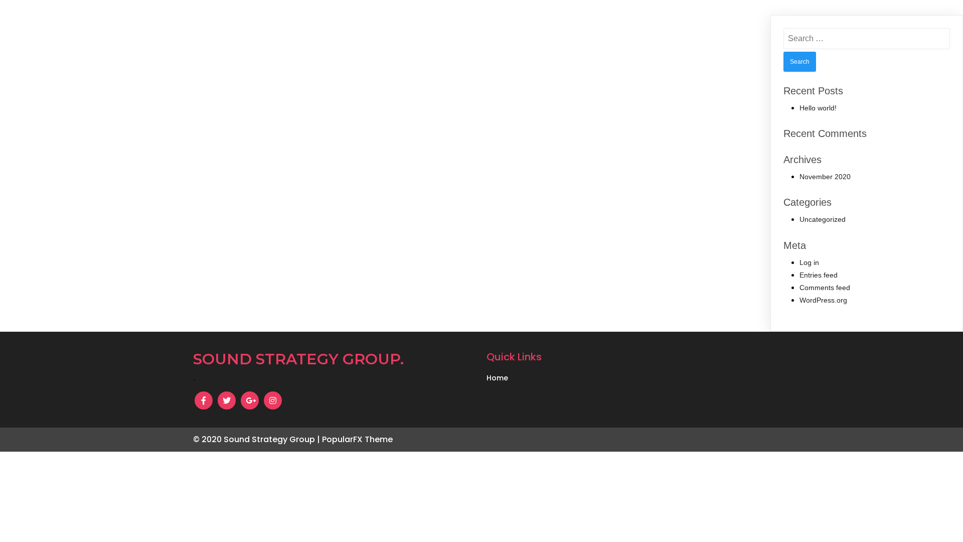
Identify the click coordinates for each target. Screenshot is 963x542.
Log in (809, 262)
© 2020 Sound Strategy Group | (257, 439)
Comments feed (824, 288)
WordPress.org (823, 300)
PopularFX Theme (357, 439)
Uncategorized (822, 219)
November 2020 (825, 177)
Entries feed (818, 275)
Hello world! (818, 108)
